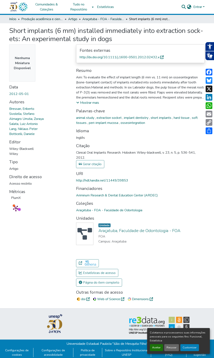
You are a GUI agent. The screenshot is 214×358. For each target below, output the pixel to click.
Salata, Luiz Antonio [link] (23, 124)
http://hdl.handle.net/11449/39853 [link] (102, 180)
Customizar (190, 347)
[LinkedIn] (209, 97)
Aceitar (156, 347)
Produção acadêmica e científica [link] (42, 19)
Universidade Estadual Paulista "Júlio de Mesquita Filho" (107, 343)
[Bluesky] (209, 80)
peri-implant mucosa (104, 123)
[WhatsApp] (209, 105)
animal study (85, 117)
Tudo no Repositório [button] (78, 7)
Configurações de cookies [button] (17, 352)
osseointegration (133, 123)
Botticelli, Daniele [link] (22, 134)
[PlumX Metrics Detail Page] (16, 208)
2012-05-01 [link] (19, 94)
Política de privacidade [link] (87, 352)
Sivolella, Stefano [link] (21, 114)
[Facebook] (209, 72)
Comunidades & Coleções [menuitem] (46, 7)
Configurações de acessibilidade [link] (53, 352)
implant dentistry (136, 117)
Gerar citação (92, 164)
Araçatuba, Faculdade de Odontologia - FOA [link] (139, 230)
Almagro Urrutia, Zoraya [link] (26, 119)
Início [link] (12, 19)
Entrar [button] (198, 7)
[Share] (209, 131)
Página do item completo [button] (100, 282)
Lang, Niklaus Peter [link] (23, 129)
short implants (161, 117)
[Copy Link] (209, 122)
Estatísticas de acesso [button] (99, 273)
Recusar (172, 347)
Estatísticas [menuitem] (105, 7)
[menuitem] (80, 7)
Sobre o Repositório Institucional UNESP (126, 352)
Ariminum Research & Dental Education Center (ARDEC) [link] (117, 195)
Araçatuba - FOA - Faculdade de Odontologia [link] (103, 19)
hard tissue (182, 117)
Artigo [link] (72, 19)
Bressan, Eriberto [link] (21, 108)
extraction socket (109, 117)
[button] (23, 7)
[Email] (209, 114)
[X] (209, 89)
